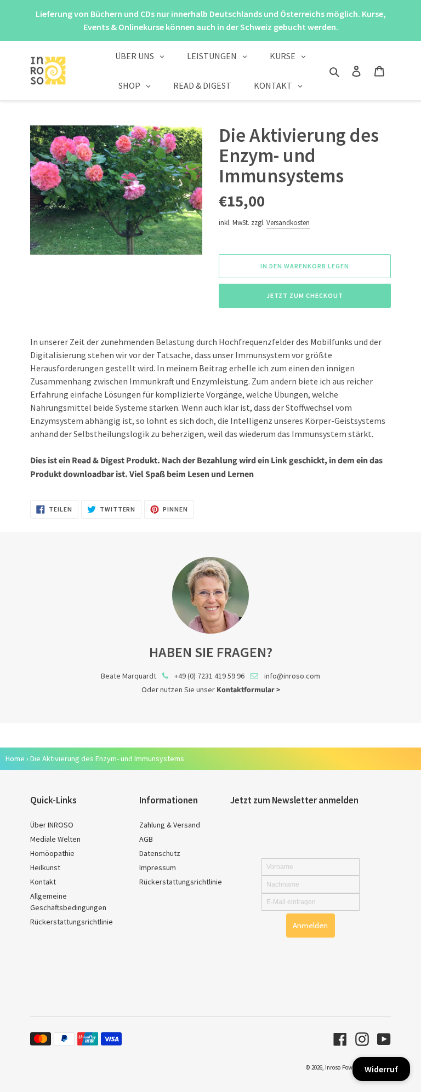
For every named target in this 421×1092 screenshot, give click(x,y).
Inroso (332, 1067)
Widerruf (381, 1069)
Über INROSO (51, 825)
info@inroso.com (292, 676)
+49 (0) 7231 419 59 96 (209, 676)
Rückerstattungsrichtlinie (71, 922)
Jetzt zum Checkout (304, 295)
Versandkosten (288, 222)
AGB (146, 839)
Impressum (157, 867)
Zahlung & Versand (169, 825)
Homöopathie (52, 853)
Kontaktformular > (248, 690)
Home (15, 758)
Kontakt (43, 882)
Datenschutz (159, 853)
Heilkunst (45, 867)
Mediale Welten (55, 839)
